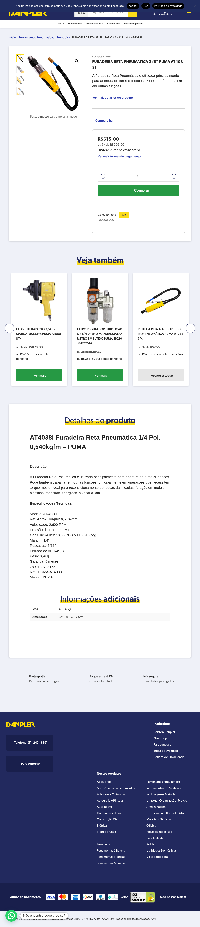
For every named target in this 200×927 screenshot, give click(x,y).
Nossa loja (161, 738)
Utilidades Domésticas (161, 850)
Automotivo (105, 807)
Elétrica (102, 825)
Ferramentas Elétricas (111, 857)
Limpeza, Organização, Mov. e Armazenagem (166, 804)
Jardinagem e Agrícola (161, 794)
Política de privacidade (168, 5)
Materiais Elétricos (158, 819)
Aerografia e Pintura (110, 800)
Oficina (151, 825)
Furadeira (63, 37)
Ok (124, 214)
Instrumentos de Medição (163, 788)
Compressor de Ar (109, 813)
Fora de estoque (162, 375)
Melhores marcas (94, 24)
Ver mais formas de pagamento (119, 156)
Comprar (141, 190)
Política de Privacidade (169, 757)
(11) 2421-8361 (30, 742)
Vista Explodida (157, 857)
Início (12, 37)
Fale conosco (162, 744)
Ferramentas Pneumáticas (36, 37)
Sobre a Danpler (164, 732)
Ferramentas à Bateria (111, 850)
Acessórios (104, 782)
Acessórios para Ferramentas (116, 788)
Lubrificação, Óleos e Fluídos (165, 813)
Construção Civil (108, 819)
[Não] (195, 6)
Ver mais (40, 375)
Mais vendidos (75, 24)
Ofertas (60, 24)
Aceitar (133, 5)
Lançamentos (113, 24)
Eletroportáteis (107, 832)
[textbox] (100, 506)
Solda (150, 844)
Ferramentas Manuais (111, 863)
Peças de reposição (133, 24)
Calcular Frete (107, 214)
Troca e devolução (166, 751)
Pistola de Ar (154, 838)
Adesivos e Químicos (111, 794)
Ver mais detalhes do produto (112, 97)
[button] (76, 60)
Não (145, 5)
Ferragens (103, 844)
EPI (99, 838)
